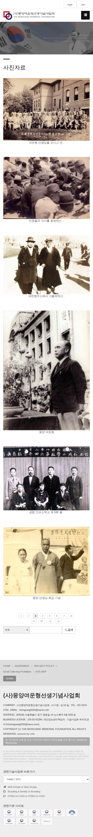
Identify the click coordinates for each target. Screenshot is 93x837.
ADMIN (9, 678)
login (70, 4)
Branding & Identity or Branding (24, 791)
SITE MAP (40, 671)
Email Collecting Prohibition (17, 671)
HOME (6, 666)
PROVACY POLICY (44, 666)
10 (41, 621)
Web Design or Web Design (22, 787)
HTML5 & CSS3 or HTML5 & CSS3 (26, 796)
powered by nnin (26, 734)
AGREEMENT (22, 666)
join (83, 4)
